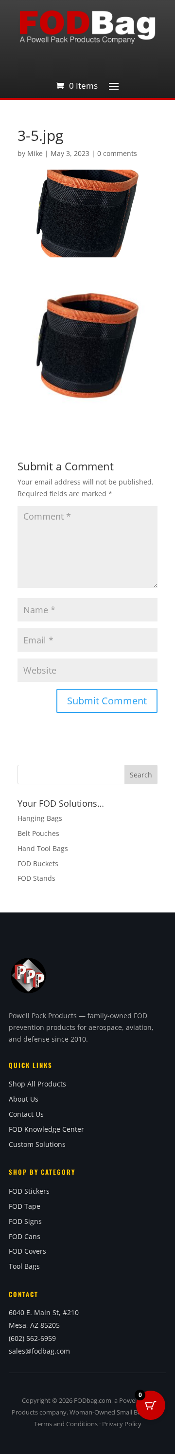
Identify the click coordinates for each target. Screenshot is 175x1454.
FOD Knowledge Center (46, 1129)
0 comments (117, 153)
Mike (35, 153)
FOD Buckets (38, 863)
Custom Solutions (37, 1144)
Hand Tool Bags (43, 848)
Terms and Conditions (66, 1423)
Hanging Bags (40, 818)
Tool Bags (24, 1266)
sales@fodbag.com (39, 1351)
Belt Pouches (38, 833)
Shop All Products (37, 1083)
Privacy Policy (121, 1423)
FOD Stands (36, 878)
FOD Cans (24, 1236)
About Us (23, 1099)
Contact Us (26, 1114)
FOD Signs (25, 1221)
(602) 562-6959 (32, 1338)
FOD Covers (27, 1251)
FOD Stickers (29, 1191)
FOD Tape (24, 1206)
